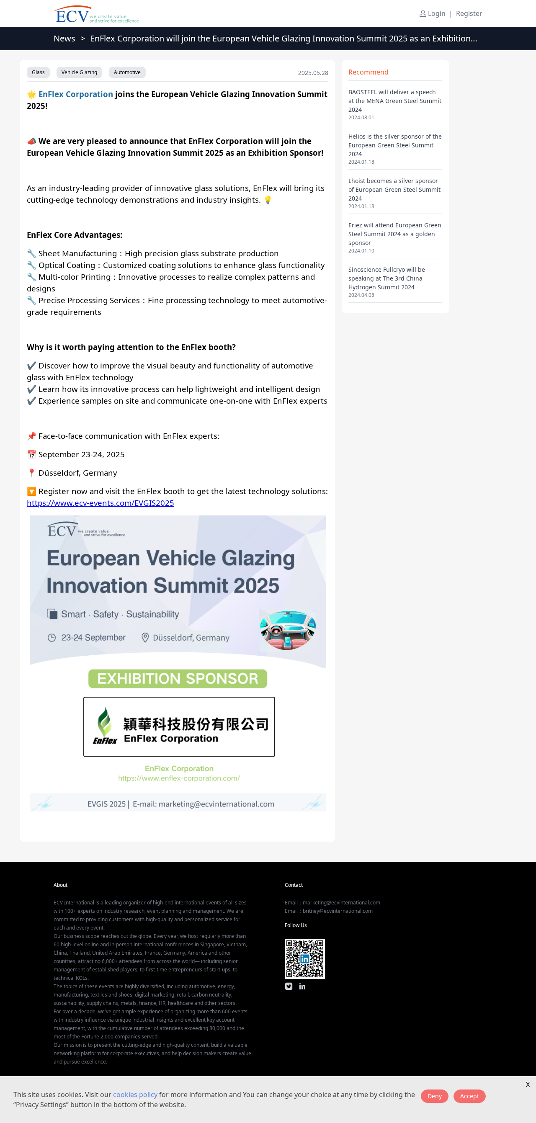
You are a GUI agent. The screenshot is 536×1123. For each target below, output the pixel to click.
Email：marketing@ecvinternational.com (332, 902)
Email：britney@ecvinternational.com (329, 910)
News (64, 38)
